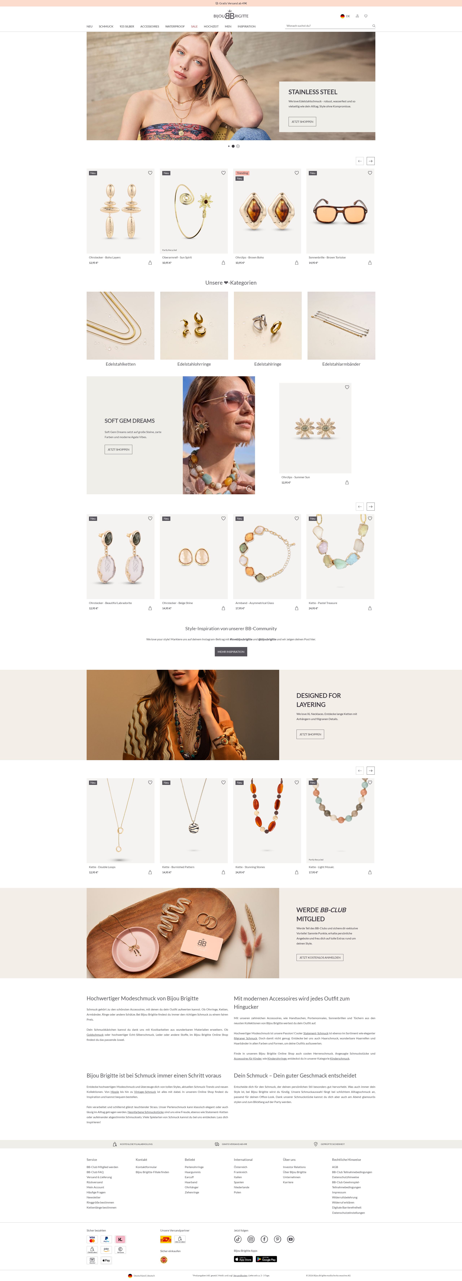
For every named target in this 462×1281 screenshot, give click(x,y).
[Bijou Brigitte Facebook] (264, 1239)
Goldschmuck (95, 1034)
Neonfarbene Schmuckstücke (146, 1112)
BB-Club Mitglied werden (102, 1167)
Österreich (240, 1167)
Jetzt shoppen (109, 126)
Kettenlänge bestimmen (101, 1207)
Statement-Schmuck (315, 1033)
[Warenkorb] (374, 16)
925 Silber (127, 26)
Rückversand (95, 1182)
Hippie (115, 1091)
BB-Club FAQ (95, 1172)
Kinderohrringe (277, 1058)
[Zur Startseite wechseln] (231, 14)
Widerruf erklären (343, 1202)
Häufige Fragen (96, 1192)
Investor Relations (294, 1167)
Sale (194, 26)
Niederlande (241, 1187)
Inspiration (247, 26)
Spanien (239, 1182)
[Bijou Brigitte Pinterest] (277, 1239)
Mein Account (95, 1187)
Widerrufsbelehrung (344, 1197)
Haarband (191, 1182)
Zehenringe (192, 1192)
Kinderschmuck (339, 1058)
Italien (238, 1177)
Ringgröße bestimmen (100, 1202)
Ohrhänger (192, 1187)
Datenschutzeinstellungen (348, 1212)
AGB (335, 1167)
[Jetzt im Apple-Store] (243, 1258)
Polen (237, 1192)
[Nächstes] (371, 161)
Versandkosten (240, 1275)
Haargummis (193, 1172)
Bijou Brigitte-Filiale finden (152, 1172)
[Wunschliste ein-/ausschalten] (150, 173)
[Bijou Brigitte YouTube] (291, 1239)
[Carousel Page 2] (233, 146)
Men (228, 26)
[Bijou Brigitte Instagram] (251, 1239)
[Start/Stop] (364, 128)
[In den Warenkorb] (150, 262)
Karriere (288, 1182)
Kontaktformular (146, 1167)
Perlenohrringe (194, 1167)
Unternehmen (291, 1177)
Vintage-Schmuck (145, 1091)
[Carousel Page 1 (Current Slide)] (228, 146)
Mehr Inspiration (231, 651)
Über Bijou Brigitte (294, 1172)
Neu (90, 26)
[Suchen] (374, 26)
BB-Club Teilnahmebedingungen (352, 1172)
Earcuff (189, 1177)
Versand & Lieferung (99, 1177)
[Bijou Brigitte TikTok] (238, 1239)
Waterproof (175, 26)
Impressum (339, 1192)
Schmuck (106, 26)
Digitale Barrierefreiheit (346, 1207)
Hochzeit (211, 26)
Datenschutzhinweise (345, 1177)
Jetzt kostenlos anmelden (320, 957)
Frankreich (240, 1172)
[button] (357, 16)
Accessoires (149, 26)
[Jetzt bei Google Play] (266, 1258)
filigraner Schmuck (245, 1038)
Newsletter (94, 1197)
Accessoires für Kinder (247, 1058)
